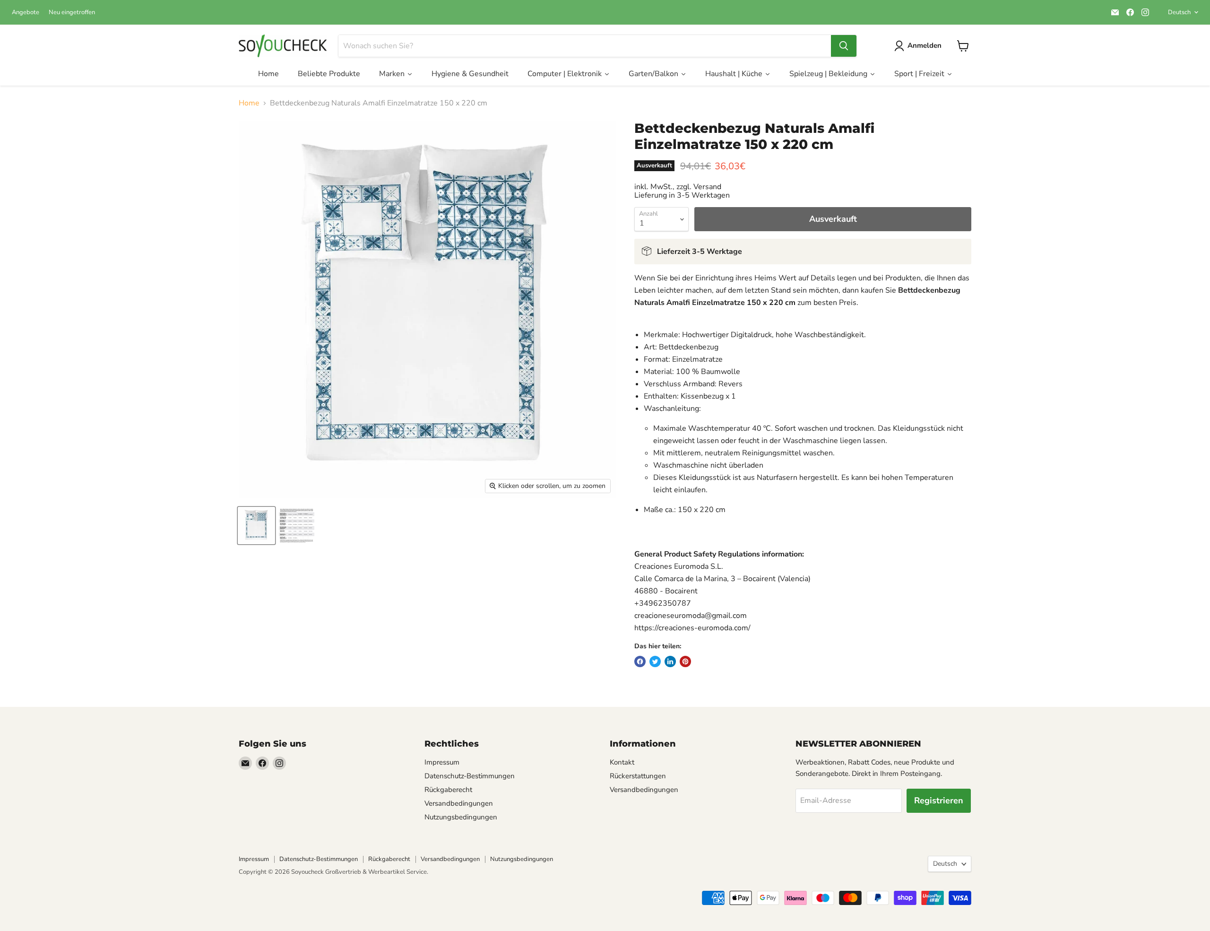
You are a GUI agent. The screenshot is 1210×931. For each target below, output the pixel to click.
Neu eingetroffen (72, 12)
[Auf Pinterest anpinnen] (685, 661)
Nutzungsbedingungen (460, 817)
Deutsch (1179, 12)
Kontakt (622, 762)
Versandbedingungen (458, 803)
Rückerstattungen (638, 776)
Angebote (25, 12)
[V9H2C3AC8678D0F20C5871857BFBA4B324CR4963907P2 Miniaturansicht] (296, 525)
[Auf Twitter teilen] (655, 661)
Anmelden (925, 45)
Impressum (441, 762)
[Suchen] (843, 46)
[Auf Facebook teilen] (640, 661)
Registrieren (938, 800)
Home (249, 103)
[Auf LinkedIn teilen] (670, 661)
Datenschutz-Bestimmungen (469, 776)
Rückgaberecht (448, 789)
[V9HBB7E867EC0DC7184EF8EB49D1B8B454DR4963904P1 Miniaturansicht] (256, 525)
